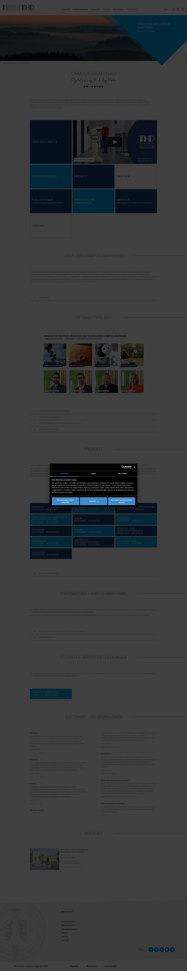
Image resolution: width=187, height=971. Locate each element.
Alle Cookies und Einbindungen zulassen (121, 501)
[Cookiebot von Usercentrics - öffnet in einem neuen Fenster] (122, 467)
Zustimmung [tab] (64, 473)
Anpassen (92, 501)
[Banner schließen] (134, 467)
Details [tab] (93, 473)
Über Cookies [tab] (122, 473)
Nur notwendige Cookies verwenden (65, 501)
